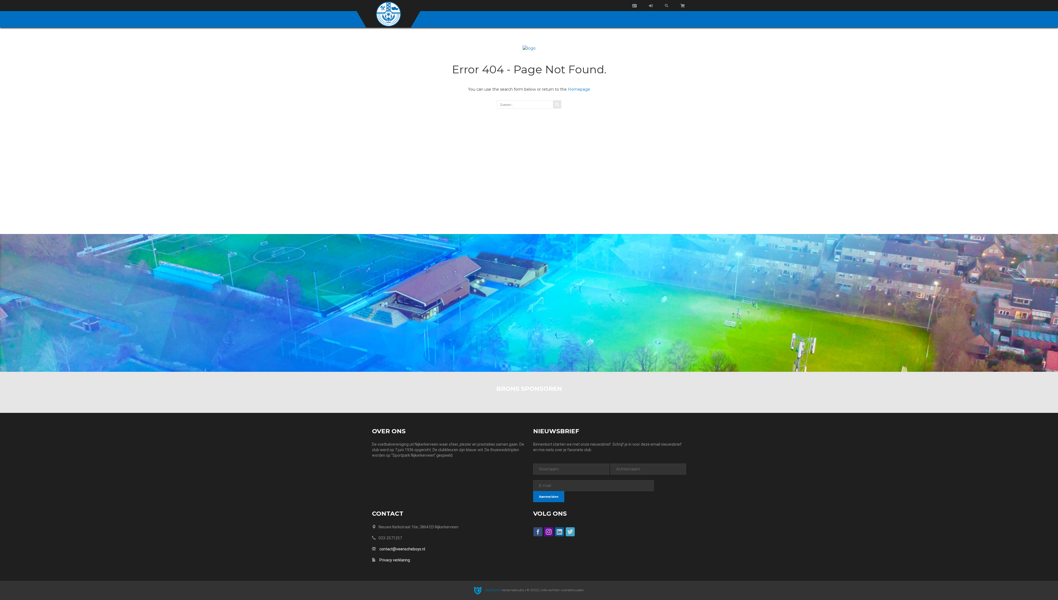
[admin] (650, 5)
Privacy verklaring (394, 560)
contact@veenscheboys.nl (402, 549)
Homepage (579, 89)
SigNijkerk (492, 590)
